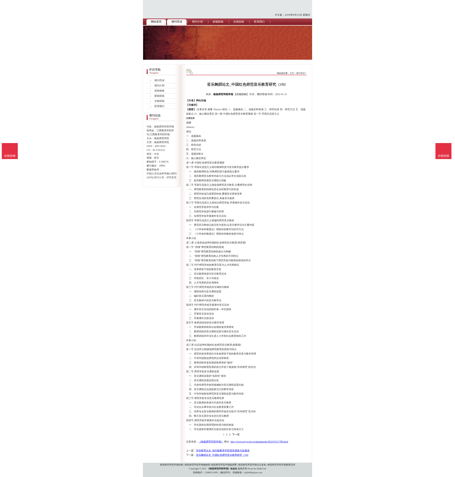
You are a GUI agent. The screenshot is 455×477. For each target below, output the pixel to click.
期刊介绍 (197, 21)
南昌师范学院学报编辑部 (197, 464)
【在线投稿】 (241, 94)
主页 (292, 73)
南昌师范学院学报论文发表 (252, 464)
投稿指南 (159, 90)
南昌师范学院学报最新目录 (281, 464)
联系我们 (259, 21)
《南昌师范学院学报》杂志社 (222, 468)
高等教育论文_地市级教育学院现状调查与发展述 (223, 450)
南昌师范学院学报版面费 (224, 464)
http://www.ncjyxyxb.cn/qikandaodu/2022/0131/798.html (259, 441)
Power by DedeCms (257, 468)
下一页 (236, 434)
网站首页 (156, 21)
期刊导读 (177, 21)
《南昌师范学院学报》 (211, 441)
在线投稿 (238, 21)
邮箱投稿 (218, 21)
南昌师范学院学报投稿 (171, 464)
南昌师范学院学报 (223, 94)
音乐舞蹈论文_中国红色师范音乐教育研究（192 (222, 455)
